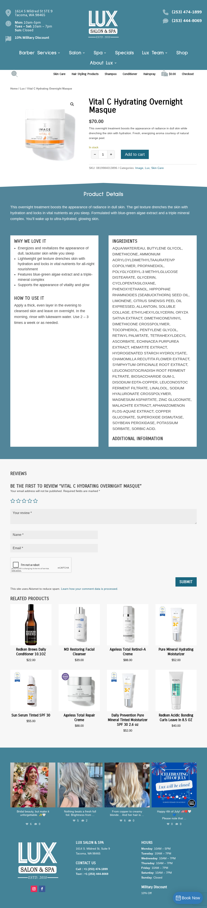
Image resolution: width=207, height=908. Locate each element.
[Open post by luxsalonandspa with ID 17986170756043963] (32, 785)
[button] (72, 104)
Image (139, 168)
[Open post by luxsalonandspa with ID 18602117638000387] (174, 785)
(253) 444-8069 (187, 21)
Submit (186, 581)
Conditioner (130, 74)
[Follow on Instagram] (34, 889)
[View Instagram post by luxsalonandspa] (52, 803)
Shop (182, 53)
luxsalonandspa (32, 766)
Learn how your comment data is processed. (89, 588)
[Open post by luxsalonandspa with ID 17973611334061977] (127, 785)
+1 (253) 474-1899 (96, 869)
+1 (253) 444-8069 (96, 873)
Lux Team (153, 53)
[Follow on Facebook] (42, 889)
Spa (98, 53)
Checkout (188, 74)
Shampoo (111, 74)
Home (14, 88)
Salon (75, 53)
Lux (22, 88)
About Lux (101, 63)
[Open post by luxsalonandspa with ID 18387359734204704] (79, 785)
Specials (124, 53)
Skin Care (59, 74)
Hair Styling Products (85, 74)
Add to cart (135, 154)
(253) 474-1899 (187, 12)
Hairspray (149, 74)
